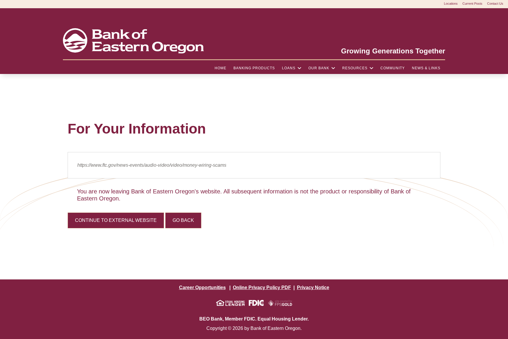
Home (220, 68)
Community (392, 68)
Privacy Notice (313, 287)
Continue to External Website (116, 220)
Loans (288, 68)
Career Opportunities (202, 287)
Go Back (183, 220)
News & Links (426, 68)
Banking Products (254, 68)
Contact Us (495, 3)
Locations (451, 3)
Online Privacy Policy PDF (262, 287)
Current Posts (472, 3)
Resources (354, 68)
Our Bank (318, 68)
